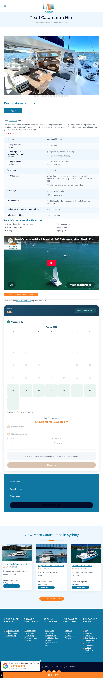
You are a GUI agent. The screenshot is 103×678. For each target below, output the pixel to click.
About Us (88, 633)
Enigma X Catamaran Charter (51, 565)
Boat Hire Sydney (91, 638)
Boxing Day (49, 631)
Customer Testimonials (89, 644)
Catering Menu (90, 640)
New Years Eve (50, 635)
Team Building (11, 635)
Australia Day (50, 633)
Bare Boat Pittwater (69, 636)
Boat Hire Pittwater (68, 632)
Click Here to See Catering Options (21, 294)
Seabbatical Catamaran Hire (16, 564)
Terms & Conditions (23, 300)
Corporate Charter (12, 631)
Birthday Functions (46, 22)
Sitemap (88, 652)
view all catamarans (52, 598)
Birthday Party (30, 631)
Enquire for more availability (51, 422)
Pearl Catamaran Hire (82, 565)
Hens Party (29, 633)
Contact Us (89, 635)
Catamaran (13, 120)
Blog (86, 631)
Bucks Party (29, 635)
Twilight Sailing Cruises (31, 639)
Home (36, 22)
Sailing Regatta (11, 633)
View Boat (11, 586)
